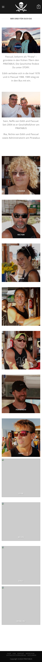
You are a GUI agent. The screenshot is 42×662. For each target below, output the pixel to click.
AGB (14, 654)
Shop (9, 654)
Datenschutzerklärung (16, 655)
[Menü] (3, 7)
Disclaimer (32, 655)
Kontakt (20, 654)
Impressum (30, 654)
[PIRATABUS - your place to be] (21, 7)
